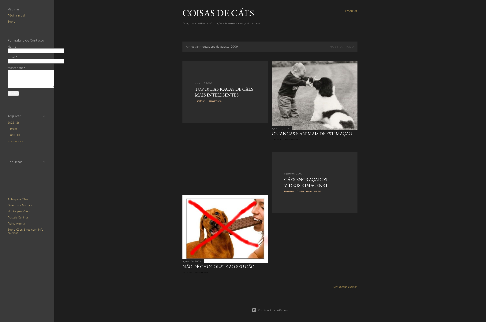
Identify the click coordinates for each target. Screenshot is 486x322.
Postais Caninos (18, 217)
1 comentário (214, 100)
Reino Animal (16, 223)
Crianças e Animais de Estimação (312, 134)
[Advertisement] (225, 158)
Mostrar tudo (342, 46)
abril (14, 135)
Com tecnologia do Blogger (273, 310)
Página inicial (16, 15)
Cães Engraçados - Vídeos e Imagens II (306, 182)
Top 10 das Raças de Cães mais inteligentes (224, 92)
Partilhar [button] (200, 100)
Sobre (11, 21)
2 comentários (292, 139)
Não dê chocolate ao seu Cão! (219, 266)
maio (15, 128)
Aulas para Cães (18, 199)
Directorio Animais (20, 205)
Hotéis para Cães (19, 211)
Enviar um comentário (309, 191)
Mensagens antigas (345, 287)
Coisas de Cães (218, 13)
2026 (13, 122)
